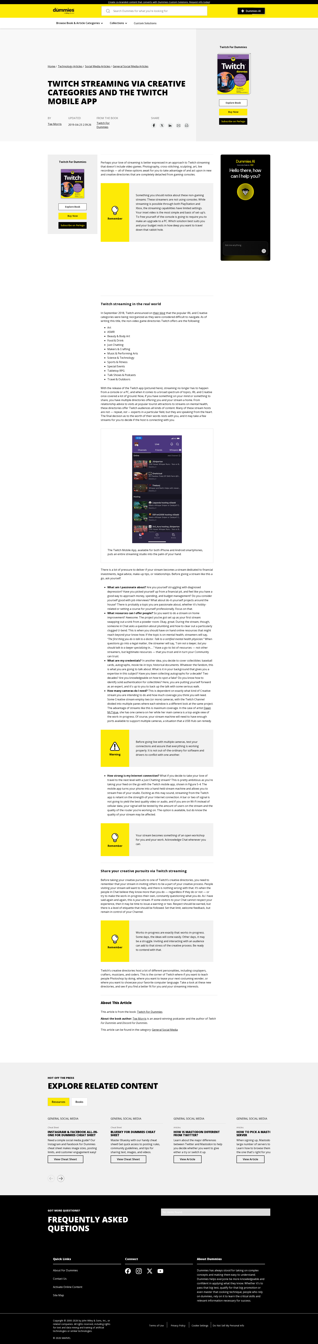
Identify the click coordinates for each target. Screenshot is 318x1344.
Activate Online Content (67, 1287)
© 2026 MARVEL (62, 1338)
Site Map (58, 1295)
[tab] (58, 1102)
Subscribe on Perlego (233, 121)
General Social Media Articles (130, 66)
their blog (159, 313)
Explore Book (233, 102)
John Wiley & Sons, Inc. (94, 1320)
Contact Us (60, 1278)
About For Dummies (65, 1270)
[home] (63, 11)
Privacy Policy (178, 1325)
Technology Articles (70, 66)
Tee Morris (55, 124)
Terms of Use (156, 1325)
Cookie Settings (200, 1325)
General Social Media (165, 1030)
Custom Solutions (145, 23)
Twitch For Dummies (103, 125)
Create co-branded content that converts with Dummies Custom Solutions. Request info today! (159, 2)
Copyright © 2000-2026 (65, 1320)
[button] (79, 23)
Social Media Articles (97, 66)
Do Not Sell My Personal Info (228, 1325)
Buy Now (233, 111)
